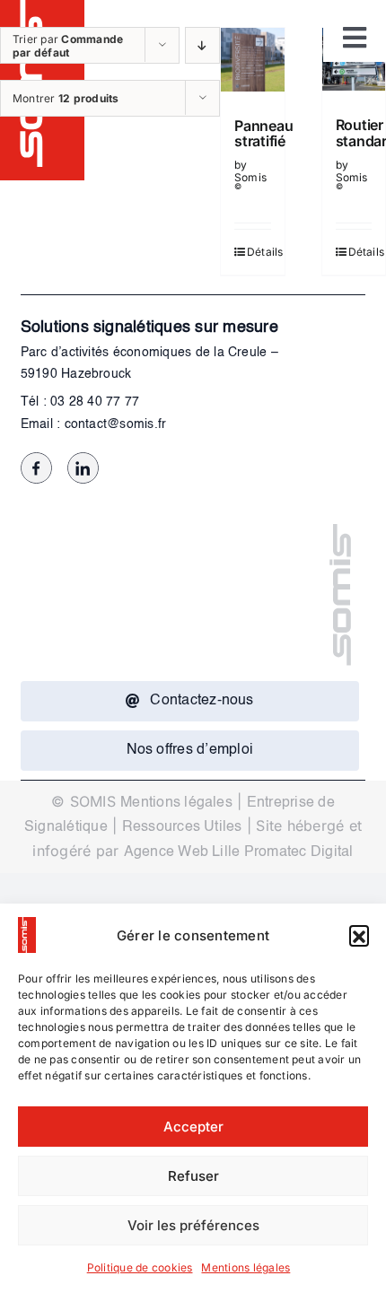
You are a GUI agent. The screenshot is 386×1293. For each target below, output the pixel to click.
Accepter (193, 1126)
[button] (359, 935)
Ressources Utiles (182, 827)
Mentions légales (245, 1267)
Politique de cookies (140, 1267)
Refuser (193, 1175)
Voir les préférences (193, 1225)
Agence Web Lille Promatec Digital (239, 852)
